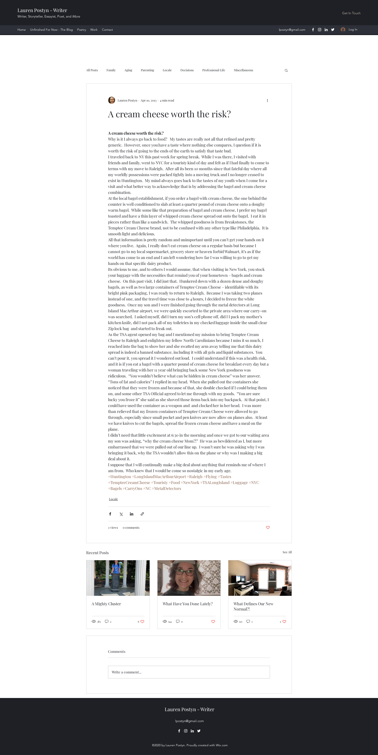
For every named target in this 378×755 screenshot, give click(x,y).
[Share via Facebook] (110, 514)
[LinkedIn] (326, 29)
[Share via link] (142, 514)
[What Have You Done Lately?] (189, 578)
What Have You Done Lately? (188, 603)
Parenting (147, 70)
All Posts (92, 70)
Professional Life (213, 70)
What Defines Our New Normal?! (253, 606)
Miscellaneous (243, 70)
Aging (128, 70)
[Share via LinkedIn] (132, 514)
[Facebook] (313, 29)
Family (111, 70)
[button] (286, 70)
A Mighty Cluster (106, 603)
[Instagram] (319, 29)
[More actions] (267, 100)
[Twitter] (333, 29)
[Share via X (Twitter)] (121, 514)
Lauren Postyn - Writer (42, 10)
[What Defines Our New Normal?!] (260, 578)
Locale (167, 70)
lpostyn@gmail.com (292, 30)
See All (287, 552)
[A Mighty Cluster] (118, 578)
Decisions (187, 70)
